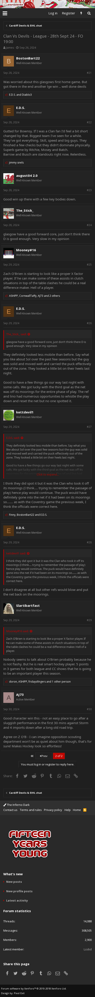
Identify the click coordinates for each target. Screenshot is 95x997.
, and (28, 515)
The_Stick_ (24, 210)
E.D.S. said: (13, 438)
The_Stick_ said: (16, 334)
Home (77, 810)
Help (68, 810)
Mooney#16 (26, 250)
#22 (89, 122)
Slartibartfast (28, 605)
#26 (89, 323)
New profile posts (19, 891)
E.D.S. (20, 107)
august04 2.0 (27, 175)
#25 (89, 264)
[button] (5, 13)
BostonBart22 (28, 58)
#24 (89, 225)
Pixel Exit (19, 993)
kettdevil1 (25, 412)
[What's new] (81, 13)
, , (34, 296)
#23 (89, 190)
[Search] (89, 13)
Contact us (10, 810)
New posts (14, 882)
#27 (89, 427)
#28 (89, 542)
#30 (89, 709)
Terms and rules (31, 810)
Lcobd (88, 949)
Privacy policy (53, 810)
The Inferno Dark (18, 805)
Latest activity (17, 900)
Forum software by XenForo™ (33, 988)
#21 (89, 73)
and (20, 95)
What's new (13, 874)
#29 (89, 620)
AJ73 (20, 694)
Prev (44, 756)
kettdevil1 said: (16, 553)
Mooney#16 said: (17, 631)
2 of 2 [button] (59, 756)
